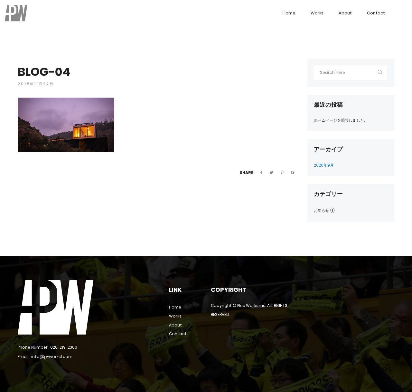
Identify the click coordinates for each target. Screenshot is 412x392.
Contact (376, 13)
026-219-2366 (63, 347)
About (345, 13)
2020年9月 (324, 165)
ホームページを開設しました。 (341, 120)
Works (317, 13)
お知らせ (321, 210)
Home (289, 13)
